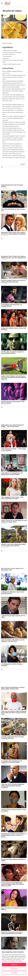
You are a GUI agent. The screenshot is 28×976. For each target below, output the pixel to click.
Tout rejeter (14, 972)
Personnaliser (14, 968)
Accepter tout (14, 964)
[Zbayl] (7, 3)
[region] (14, 962)
